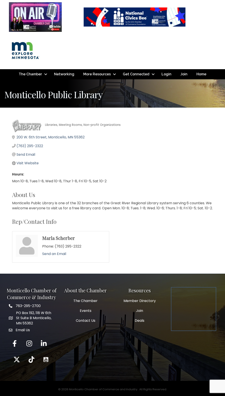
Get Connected (136, 74)
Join (183, 74)
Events (85, 310)
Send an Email (54, 253)
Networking (64, 74)
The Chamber (30, 74)
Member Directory (139, 300)
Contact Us (85, 320)
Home (201, 74)
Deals (139, 320)
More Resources (97, 74)
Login (166, 74)
